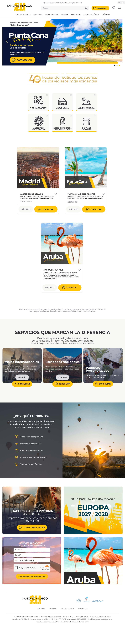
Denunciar (85, 622)
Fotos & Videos (67, 608)
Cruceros (38, 14)
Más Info (26, 209)
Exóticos (105, 14)
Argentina (75, 14)
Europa (64, 14)
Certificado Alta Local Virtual (100, 616)
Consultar (24, 59)
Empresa (41, 608)
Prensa (53, 608)
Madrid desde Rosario (31, 194)
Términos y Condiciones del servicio (49, 622)
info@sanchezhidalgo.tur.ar (102, 619)
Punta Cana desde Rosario (81, 194)
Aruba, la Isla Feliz (53, 270)
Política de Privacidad (72, 622)
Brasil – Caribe (51, 14)
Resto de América (91, 14)
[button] (7, 40)
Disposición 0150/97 (82, 616)
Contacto (83, 608)
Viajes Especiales (23, 14)
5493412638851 (80, 619)
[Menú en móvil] (119, 7)
